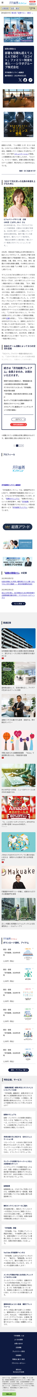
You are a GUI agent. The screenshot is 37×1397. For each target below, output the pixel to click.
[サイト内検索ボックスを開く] (34, 8)
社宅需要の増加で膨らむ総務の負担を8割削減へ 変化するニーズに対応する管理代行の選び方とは (18, 653)
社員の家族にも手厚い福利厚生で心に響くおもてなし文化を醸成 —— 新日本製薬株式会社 (18, 582)
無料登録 (32, 1)
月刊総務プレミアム (20, 507)
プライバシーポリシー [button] (9, 1390)
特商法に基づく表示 (18, 1359)
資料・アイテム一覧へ (19, 1070)
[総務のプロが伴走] (17, 565)
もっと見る (18, 603)
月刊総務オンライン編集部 (11, 485)
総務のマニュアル (12, 498)
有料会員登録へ (18, 424)
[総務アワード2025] (17, 531)
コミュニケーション (21, 154)
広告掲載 (18, 1347)
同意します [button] (9, 1394)
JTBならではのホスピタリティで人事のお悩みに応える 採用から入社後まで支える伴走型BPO (18, 857)
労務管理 (5, 8)
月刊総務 (25, 501)
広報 (7, 318)
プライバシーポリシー (18, 1363)
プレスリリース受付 (18, 1351)
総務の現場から (10, 48)
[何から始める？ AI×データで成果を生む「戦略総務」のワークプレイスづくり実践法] (18, 41)
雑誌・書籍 (11, 955)
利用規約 (18, 1355)
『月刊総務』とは (18, 1336)
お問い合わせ (18, 1343)
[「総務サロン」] (17, 548)
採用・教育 (15, 8)
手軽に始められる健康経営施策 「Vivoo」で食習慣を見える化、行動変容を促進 (18, 754)
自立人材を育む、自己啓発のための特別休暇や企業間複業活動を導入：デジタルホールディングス (18, 595)
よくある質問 (18, 1339)
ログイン (32, 4)
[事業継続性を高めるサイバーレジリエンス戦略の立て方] (18, 136)
